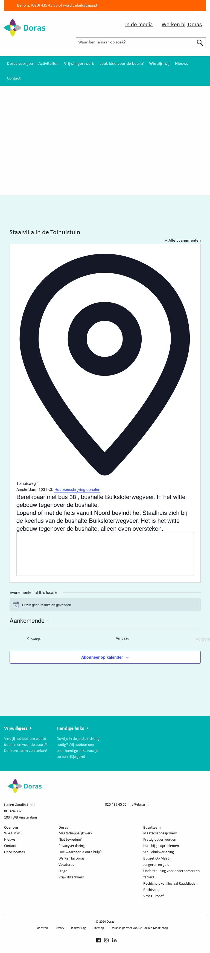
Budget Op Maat (156, 859)
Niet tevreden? (70, 840)
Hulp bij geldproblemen (161, 846)
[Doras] (24, 27)
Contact (14, 78)
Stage (63, 871)
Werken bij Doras (182, 24)
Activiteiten (48, 63)
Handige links (70, 728)
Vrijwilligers (15, 728)
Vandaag (122, 638)
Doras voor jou (20, 63)
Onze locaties (14, 852)
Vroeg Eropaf (153, 896)
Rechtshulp (151, 890)
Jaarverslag (78, 928)
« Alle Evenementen (183, 240)
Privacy (59, 928)
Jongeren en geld (156, 865)
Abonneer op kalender (102, 657)
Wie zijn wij (159, 63)
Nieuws (181, 63)
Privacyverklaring (72, 846)
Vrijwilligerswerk (79, 63)
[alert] (105, 604)
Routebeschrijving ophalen (77, 489)
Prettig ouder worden (159, 840)
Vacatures (66, 865)
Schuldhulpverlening (158, 852)
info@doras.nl (138, 805)
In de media (139, 24)
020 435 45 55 (116, 805)
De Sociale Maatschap (153, 928)
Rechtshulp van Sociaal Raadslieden (170, 884)
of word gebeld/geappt (78, 5)
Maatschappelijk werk (75, 833)
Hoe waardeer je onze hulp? (80, 852)
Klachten (42, 928)
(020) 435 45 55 (43, 5)
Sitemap (98, 928)
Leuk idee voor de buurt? (122, 63)
